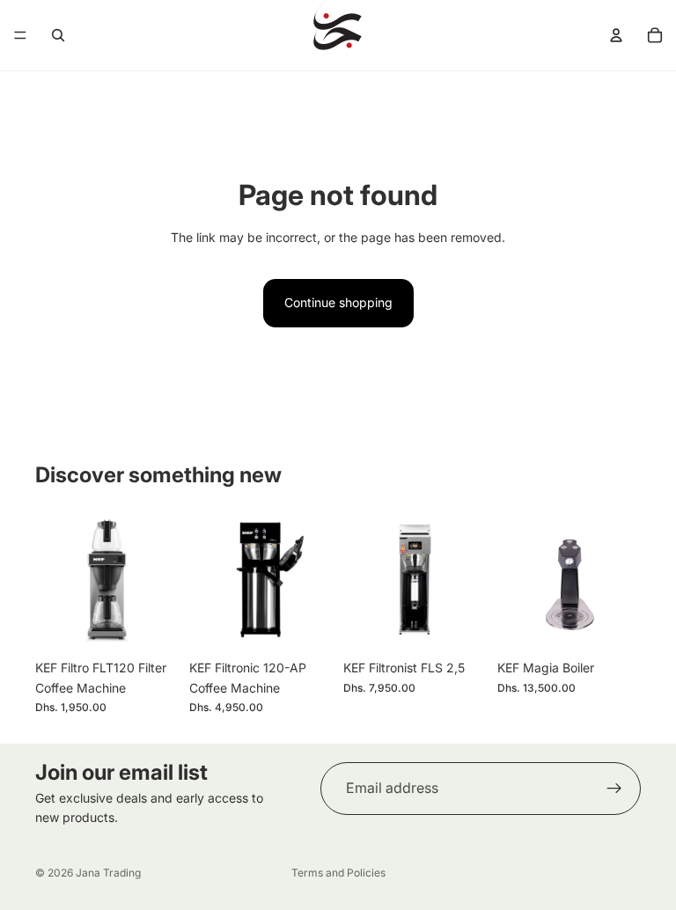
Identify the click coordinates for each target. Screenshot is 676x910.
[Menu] (20, 35)
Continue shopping (338, 302)
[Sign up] (614, 788)
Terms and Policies (338, 872)
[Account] (616, 35)
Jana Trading (108, 872)
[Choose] (151, 625)
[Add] (305, 625)
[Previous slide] (54, 580)
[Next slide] (159, 580)
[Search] (58, 35)
